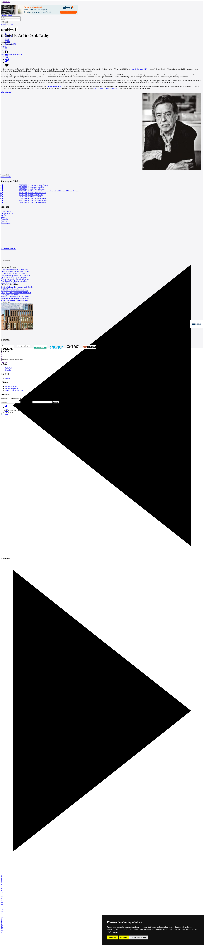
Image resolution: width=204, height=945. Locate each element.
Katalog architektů (11, 386)
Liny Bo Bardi (98, 88)
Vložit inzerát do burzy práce (15, 390)
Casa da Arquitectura (55, 86)
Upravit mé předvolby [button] (139, 937)
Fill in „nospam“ (26, 402)
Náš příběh (8, 368)
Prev (2, 362)
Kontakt (8, 370)
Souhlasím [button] (113, 937)
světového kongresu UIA (138, 69)
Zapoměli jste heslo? (8, 15)
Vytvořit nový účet (7, 24)
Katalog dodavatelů (11, 388)
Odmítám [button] (123, 937)
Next (5, 362)
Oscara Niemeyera (111, 88)
